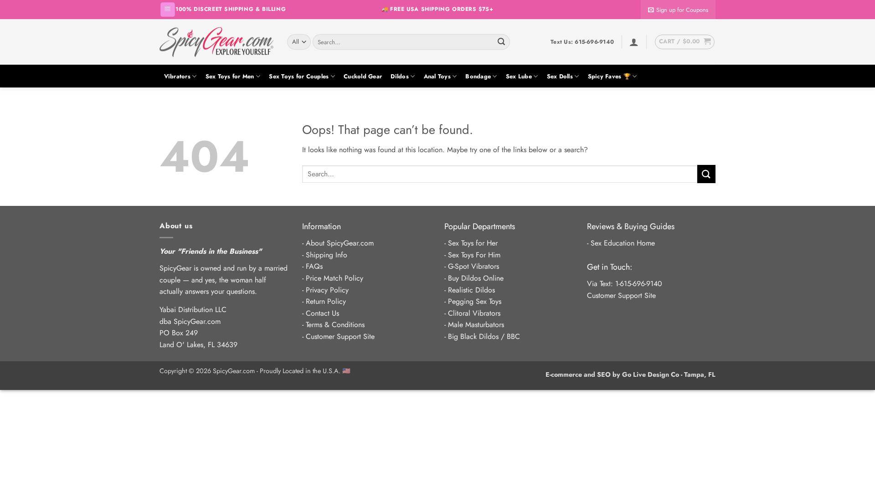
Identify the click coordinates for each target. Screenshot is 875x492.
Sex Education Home (623, 243)
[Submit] (501, 42)
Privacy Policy (327, 290)
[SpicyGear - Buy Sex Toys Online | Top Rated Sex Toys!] (216, 42)
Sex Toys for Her (473, 243)
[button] (167, 9)
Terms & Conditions (335, 324)
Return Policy (326, 301)
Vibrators (177, 76)
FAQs (314, 266)
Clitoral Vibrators (474, 313)
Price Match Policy (334, 278)
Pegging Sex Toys (474, 301)
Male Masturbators (476, 324)
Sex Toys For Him (474, 255)
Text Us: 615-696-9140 (582, 42)
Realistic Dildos (471, 290)
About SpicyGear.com (340, 243)
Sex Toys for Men (230, 76)
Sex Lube (519, 76)
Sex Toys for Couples (299, 76)
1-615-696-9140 (638, 283)
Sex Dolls (560, 76)
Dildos (400, 76)
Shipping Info (326, 255)
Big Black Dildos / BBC (484, 336)
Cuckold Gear (363, 76)
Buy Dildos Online (476, 278)
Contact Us (322, 313)
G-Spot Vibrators (473, 266)
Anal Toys (437, 76)
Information (321, 226)
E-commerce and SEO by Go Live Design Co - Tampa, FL (630, 374)
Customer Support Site (340, 336)
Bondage (478, 76)
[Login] (633, 42)
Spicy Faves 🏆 (609, 76)
